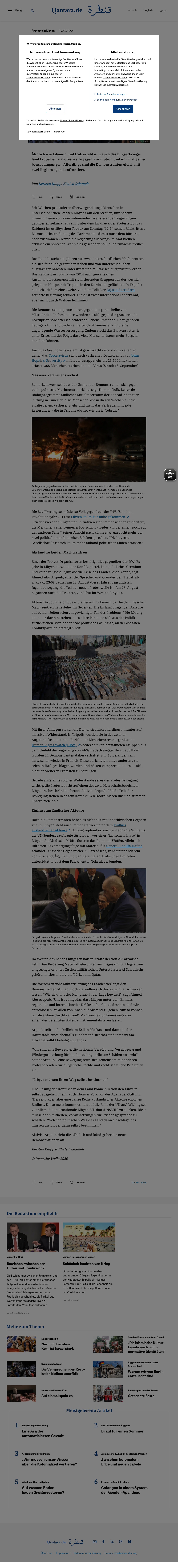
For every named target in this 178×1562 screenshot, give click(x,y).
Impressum (59, 131)
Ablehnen (55, 108)
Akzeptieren (123, 108)
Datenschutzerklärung (38, 77)
